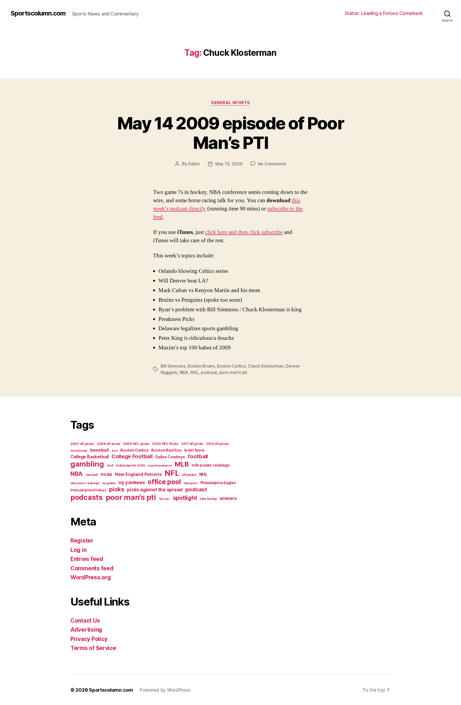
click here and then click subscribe (244, 232)
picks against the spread (154, 489)
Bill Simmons (173, 366)
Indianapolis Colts (130, 465)
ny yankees (131, 482)
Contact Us (85, 620)
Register (81, 540)
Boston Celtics (231, 366)
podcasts (86, 497)
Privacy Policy (89, 639)
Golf (110, 465)
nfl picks (189, 475)
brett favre (194, 450)
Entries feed (86, 559)
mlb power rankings (211, 465)
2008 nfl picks (108, 444)
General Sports (230, 102)
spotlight (185, 497)
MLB (181, 464)
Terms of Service (93, 648)
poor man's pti (233, 372)
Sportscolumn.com (38, 13)
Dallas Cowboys (170, 457)
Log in (78, 550)
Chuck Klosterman (266, 366)
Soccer (164, 499)
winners (228, 498)
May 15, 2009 (229, 163)
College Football (132, 456)
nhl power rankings (84, 483)
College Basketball (89, 456)
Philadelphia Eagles (218, 483)
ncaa (106, 474)
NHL (194, 372)
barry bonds (78, 450)
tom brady (208, 499)
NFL (172, 473)
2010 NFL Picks (165, 444)
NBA (184, 372)
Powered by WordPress (165, 690)
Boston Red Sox (166, 450)
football (198, 456)
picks (116, 489)
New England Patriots (138, 474)
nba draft (92, 475)
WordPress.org (90, 577)
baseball (99, 450)
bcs (114, 450)
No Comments (272, 163)
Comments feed (92, 568)
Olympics (190, 483)
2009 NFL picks (136, 444)
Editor (194, 163)
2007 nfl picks (82, 444)
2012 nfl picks (217, 444)
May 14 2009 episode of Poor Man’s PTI (230, 133)
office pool (164, 482)
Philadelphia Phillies (88, 490)
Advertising (86, 629)
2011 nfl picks (192, 444)
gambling (87, 464)
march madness (160, 465)
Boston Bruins (201, 366)
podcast (209, 372)
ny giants (109, 483)
